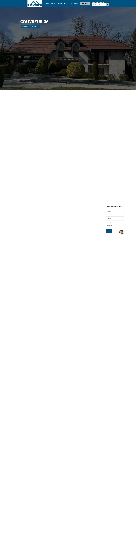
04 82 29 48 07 (51, 3)
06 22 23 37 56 (61, 3)
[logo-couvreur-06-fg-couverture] (34, 3)
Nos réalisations (25, 26)
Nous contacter (35, 26)
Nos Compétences (74, 3)
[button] (10, 274)
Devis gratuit (85, 3)
